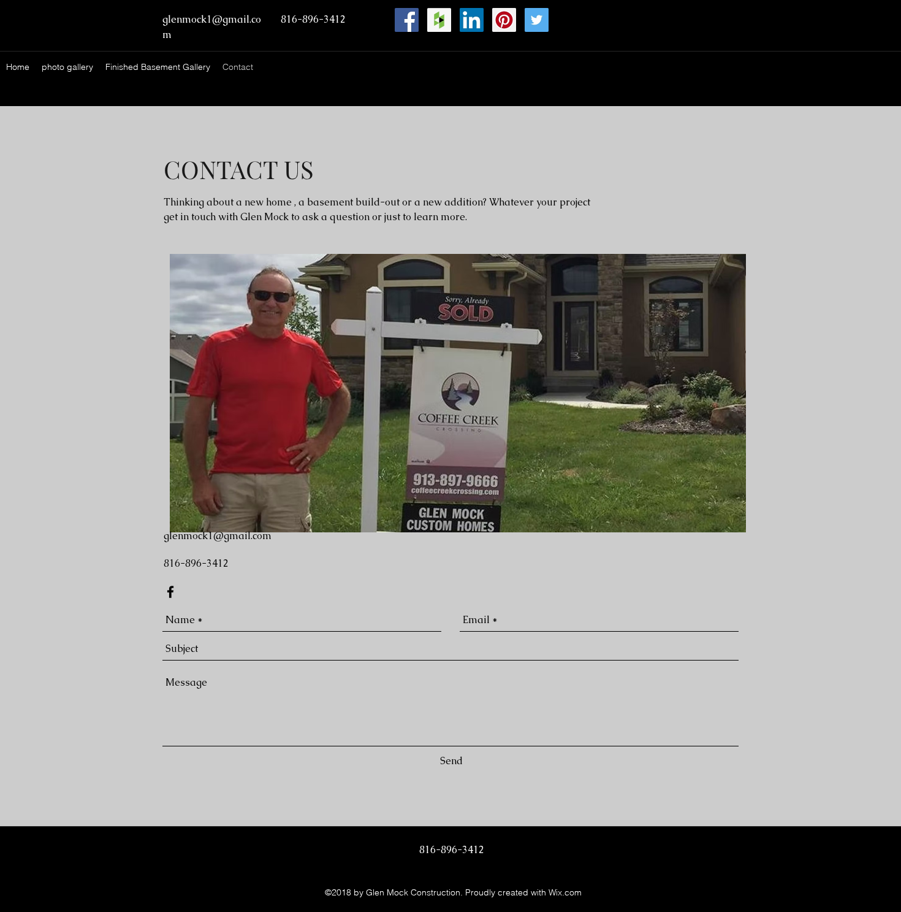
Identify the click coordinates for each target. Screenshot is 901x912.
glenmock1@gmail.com (218, 535)
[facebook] (170, 592)
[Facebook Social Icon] (407, 20)
